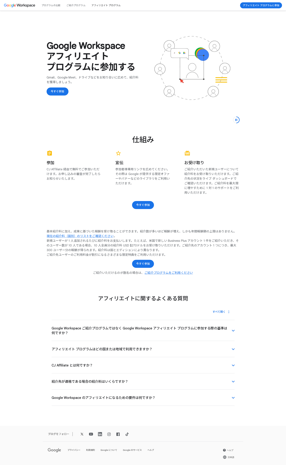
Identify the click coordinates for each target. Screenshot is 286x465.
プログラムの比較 (51, 5)
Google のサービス (132, 450)
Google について (109, 450)
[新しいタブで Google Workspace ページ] (20, 5)
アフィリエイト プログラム (106, 5)
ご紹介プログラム (75, 5)
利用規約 (90, 450)
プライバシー (73, 450)
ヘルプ (150, 450)
